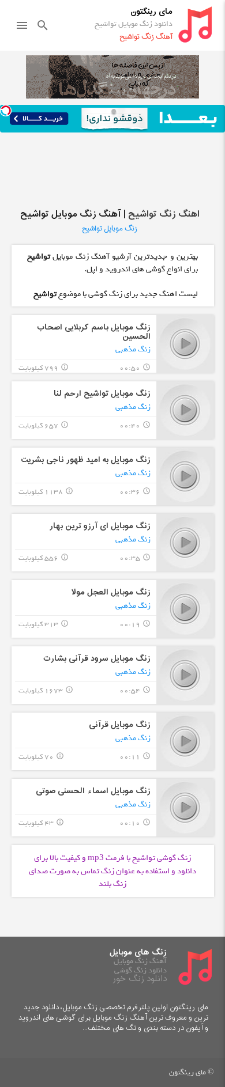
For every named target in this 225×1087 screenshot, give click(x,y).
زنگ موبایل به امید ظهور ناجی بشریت (86, 460)
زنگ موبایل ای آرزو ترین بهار (100, 526)
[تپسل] (6, 110)
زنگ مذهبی (133, 349)
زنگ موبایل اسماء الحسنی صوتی (93, 791)
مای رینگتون (151, 12)
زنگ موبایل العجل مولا (111, 592)
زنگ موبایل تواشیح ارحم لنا (102, 394)
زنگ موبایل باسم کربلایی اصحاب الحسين (94, 332)
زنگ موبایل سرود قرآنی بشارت (97, 658)
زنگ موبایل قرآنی (120, 725)
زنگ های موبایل (138, 952)
